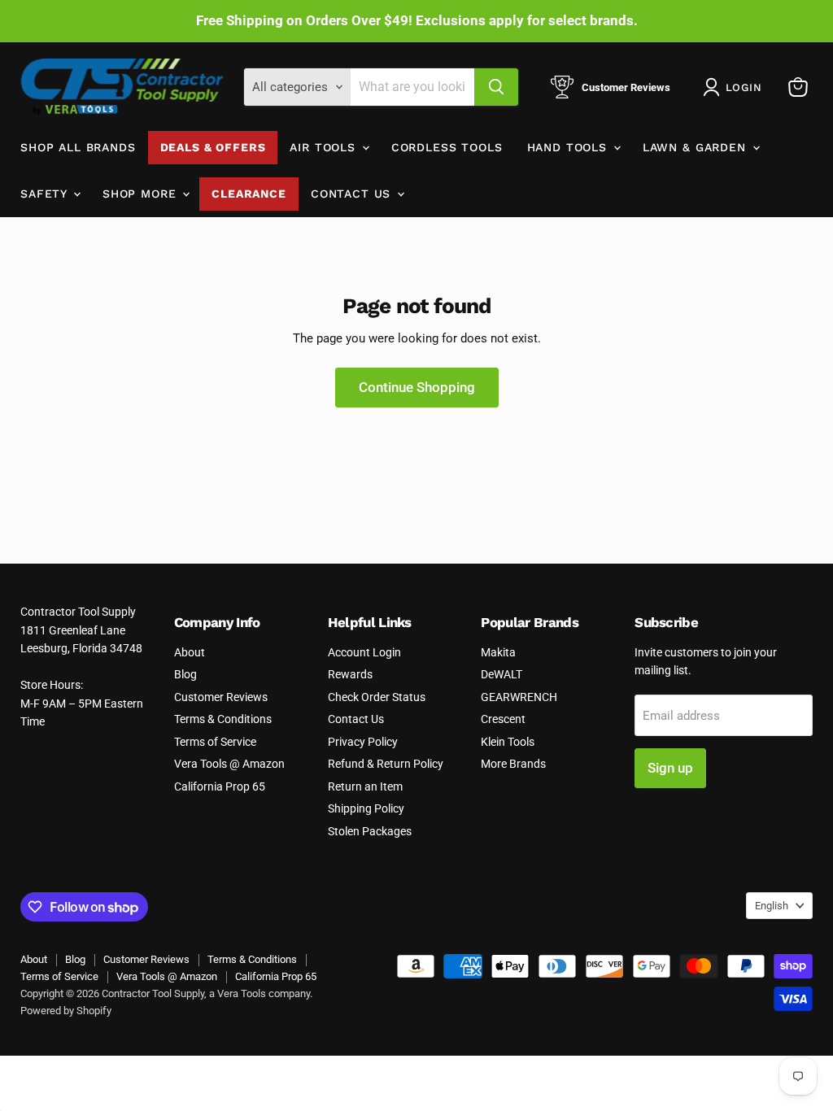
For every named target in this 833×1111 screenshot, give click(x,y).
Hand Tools (569, 147)
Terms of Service (215, 741)
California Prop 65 (219, 786)
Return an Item (365, 786)
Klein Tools (507, 741)
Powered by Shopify (65, 1010)
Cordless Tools (447, 147)
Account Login (364, 652)
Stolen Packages (370, 831)
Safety (46, 193)
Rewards (350, 674)
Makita (498, 652)
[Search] (496, 87)
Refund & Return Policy (385, 763)
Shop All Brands (78, 147)
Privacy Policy (363, 741)
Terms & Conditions (223, 718)
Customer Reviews (221, 697)
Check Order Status (376, 697)
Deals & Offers (213, 147)
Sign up (670, 768)
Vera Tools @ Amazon (229, 763)
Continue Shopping (417, 387)
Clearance (249, 193)
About (189, 652)
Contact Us (353, 193)
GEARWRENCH (519, 697)
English (771, 906)
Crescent (503, 718)
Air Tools (325, 147)
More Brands (513, 763)
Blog (185, 674)
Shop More (141, 193)
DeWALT (501, 674)
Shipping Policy (366, 808)
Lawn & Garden (697, 147)
